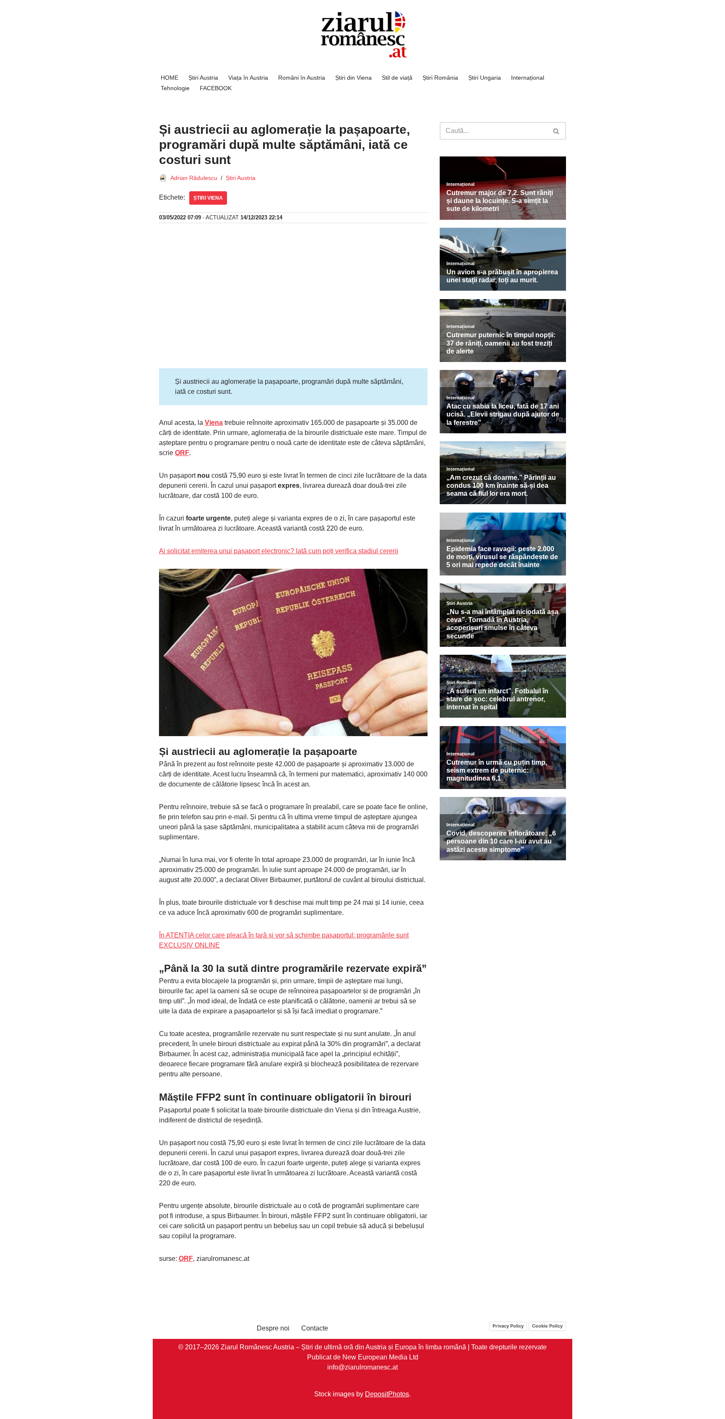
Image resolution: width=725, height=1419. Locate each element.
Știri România (440, 77)
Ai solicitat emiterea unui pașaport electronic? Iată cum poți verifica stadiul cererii (278, 551)
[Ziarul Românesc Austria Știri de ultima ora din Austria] (362, 35)
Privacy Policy (508, 1326)
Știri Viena (208, 198)
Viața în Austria (248, 77)
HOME (169, 77)
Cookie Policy (547, 1326)
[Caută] (556, 131)
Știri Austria (203, 77)
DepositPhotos (387, 1393)
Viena (214, 422)
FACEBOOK (216, 88)
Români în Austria (301, 77)
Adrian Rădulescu (193, 177)
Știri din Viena (353, 77)
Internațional (527, 77)
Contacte (314, 1328)
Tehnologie (175, 88)
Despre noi (273, 1328)
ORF (182, 452)
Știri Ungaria (484, 77)
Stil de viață (397, 77)
